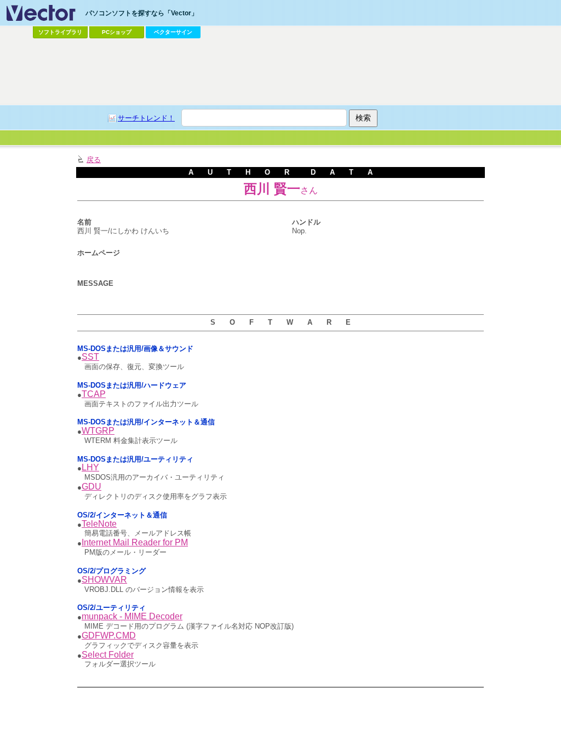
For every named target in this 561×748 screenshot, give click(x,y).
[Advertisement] (280, 71)
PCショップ (116, 32)
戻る (94, 160)
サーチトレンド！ (146, 118)
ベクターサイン (173, 32)
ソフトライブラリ (60, 32)
